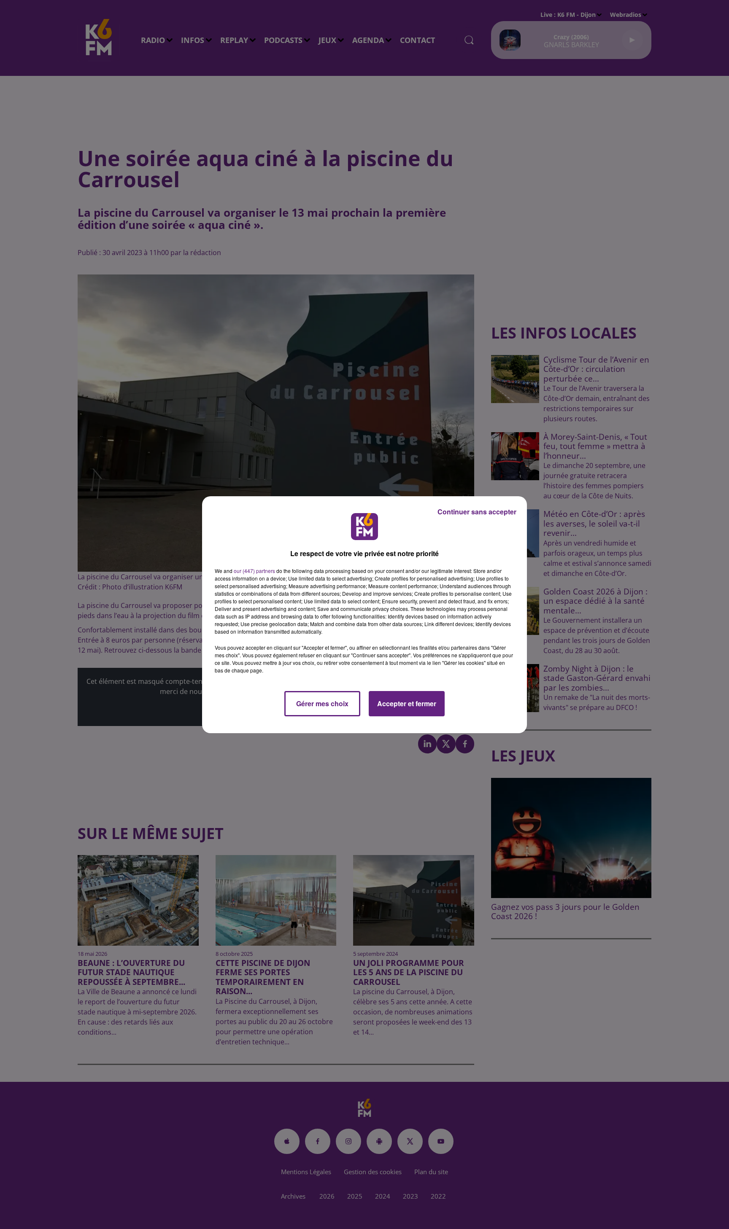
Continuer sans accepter (476, 511)
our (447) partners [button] (254, 570)
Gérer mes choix (322, 703)
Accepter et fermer (406, 703)
